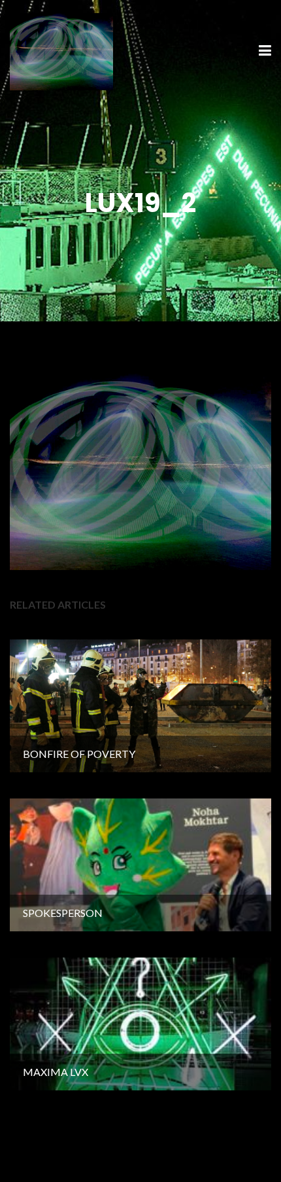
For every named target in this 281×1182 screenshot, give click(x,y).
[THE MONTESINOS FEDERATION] (61, 50)
